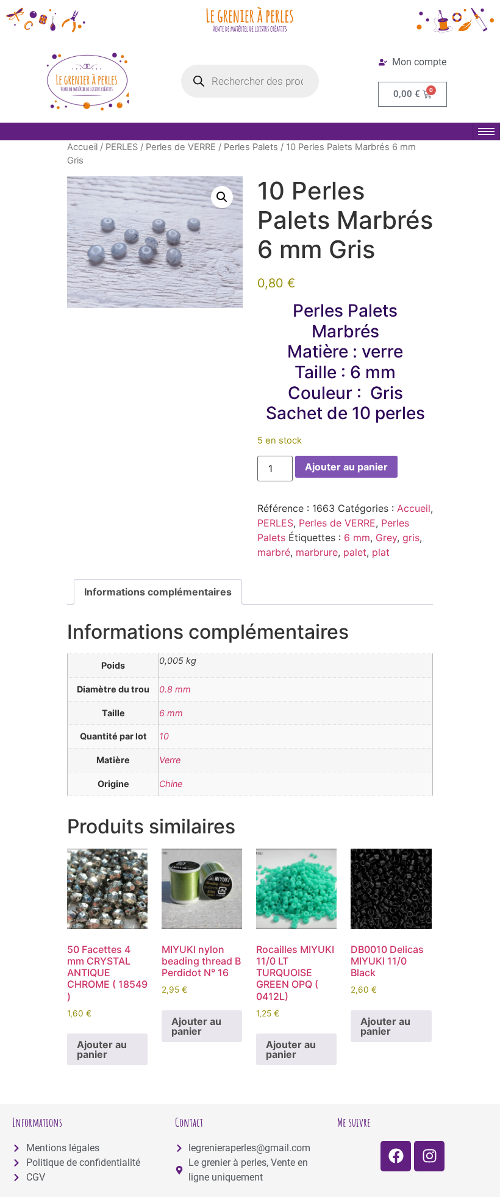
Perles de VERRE (181, 147)
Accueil (82, 147)
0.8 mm (175, 689)
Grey (386, 537)
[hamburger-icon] (486, 131)
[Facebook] (395, 1156)
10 (164, 736)
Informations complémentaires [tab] (158, 592)
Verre (169, 760)
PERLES (121, 147)
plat (381, 552)
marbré (273, 552)
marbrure (317, 552)
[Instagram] (429, 1156)
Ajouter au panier (346, 467)
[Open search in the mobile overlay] (250, 81)
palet (354, 552)
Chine (170, 783)
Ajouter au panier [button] (102, 1049)
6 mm (357, 537)
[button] (222, 197)
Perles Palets (251, 147)
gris (411, 537)
